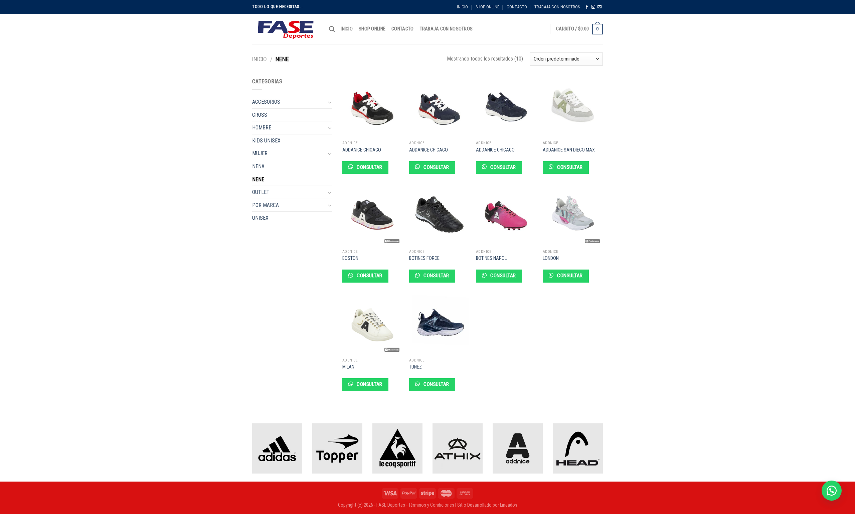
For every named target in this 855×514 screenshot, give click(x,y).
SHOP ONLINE (487, 6)
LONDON (551, 258)
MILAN (348, 367)
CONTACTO (517, 6)
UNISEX (260, 218)
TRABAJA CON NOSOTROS (557, 6)
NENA (258, 166)
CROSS (259, 115)
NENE (258, 179)
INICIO (462, 6)
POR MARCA (265, 205)
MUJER (260, 153)
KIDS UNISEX (266, 140)
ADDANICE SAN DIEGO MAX (569, 150)
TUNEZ (415, 367)
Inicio (259, 59)
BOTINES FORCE (424, 258)
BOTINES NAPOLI (492, 258)
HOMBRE (261, 127)
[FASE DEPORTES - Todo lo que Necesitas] (285, 29)
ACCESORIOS (266, 102)
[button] (832, 491)
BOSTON (350, 258)
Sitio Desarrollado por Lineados (487, 505)
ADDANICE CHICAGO (361, 150)
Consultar (368, 167)
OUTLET (261, 192)
